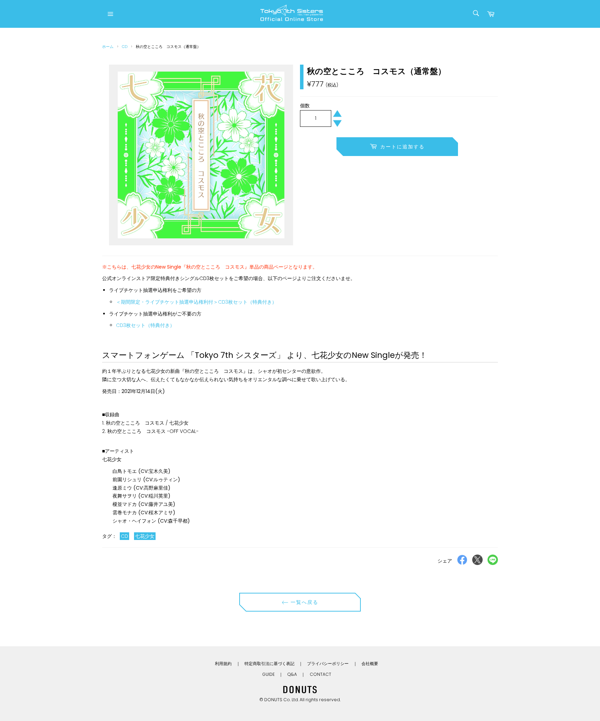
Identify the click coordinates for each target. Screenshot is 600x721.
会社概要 (369, 663)
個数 (305, 105)
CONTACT (320, 674)
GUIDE (268, 674)
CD (124, 46)
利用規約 (223, 663)
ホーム (108, 46)
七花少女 (145, 536)
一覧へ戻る (304, 602)
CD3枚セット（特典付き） (145, 325)
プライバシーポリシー (328, 663)
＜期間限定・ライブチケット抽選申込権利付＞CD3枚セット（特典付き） (196, 301)
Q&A (292, 674)
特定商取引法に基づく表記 (269, 663)
